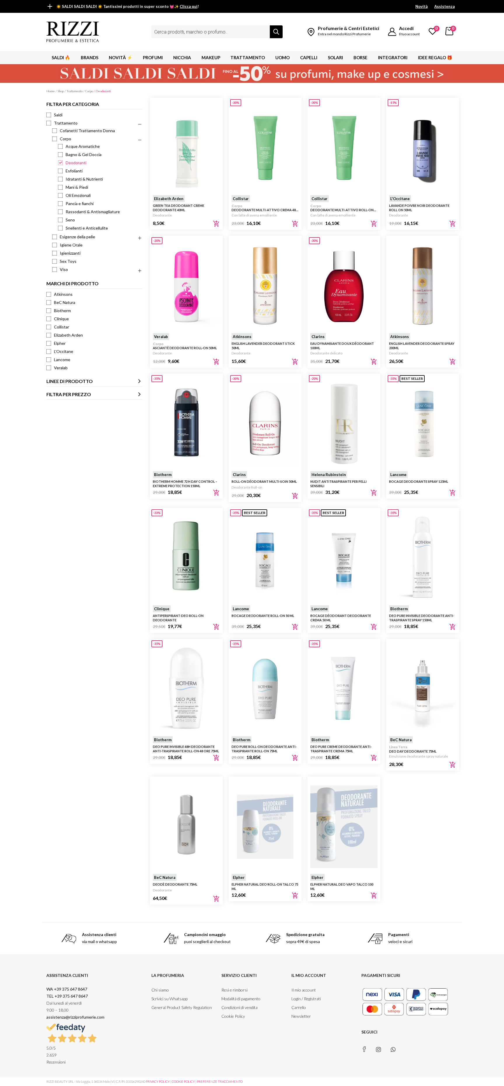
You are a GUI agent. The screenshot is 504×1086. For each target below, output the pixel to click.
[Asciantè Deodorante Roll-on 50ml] (186, 285)
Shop (60, 91)
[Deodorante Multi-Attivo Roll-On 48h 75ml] (343, 147)
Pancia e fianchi (80, 203)
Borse (361, 57)
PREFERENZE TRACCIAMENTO (220, 1081)
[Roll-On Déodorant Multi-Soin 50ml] (265, 423)
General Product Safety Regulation (181, 1007)
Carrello (298, 1007)
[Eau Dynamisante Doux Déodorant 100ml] (343, 285)
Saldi (58, 114)
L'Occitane (63, 351)
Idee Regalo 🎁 (435, 57)
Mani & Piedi (77, 187)
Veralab (61, 367)
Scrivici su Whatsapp (169, 998)
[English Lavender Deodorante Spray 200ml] (422, 285)
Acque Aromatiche (83, 146)
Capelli (308, 57)
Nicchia (182, 57)
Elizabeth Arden (68, 335)
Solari (335, 57)
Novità (421, 6)
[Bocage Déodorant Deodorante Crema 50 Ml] (343, 558)
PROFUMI (153, 57)
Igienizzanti (70, 253)
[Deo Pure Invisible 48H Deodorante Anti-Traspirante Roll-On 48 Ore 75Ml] (186, 689)
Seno (70, 219)
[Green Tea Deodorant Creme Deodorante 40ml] (186, 147)
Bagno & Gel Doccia (84, 154)
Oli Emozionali (78, 195)
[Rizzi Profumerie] (72, 31)
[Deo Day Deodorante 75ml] (422, 689)
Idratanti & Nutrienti (84, 178)
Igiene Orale (71, 244)
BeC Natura (64, 302)
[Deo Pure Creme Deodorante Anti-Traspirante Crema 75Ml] (343, 689)
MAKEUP (211, 57)
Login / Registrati (306, 998)
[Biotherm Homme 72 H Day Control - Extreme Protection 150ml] (186, 423)
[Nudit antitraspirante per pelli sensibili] (343, 423)
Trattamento (247, 57)
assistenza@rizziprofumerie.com (75, 1017)
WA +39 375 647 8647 (67, 989)
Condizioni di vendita (239, 1007)
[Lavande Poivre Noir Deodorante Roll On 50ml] (422, 147)
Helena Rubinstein (329, 474)
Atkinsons (63, 294)
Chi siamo (160, 989)
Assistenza (444, 6)
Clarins (318, 336)
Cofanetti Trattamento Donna (87, 130)
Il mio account (303, 989)
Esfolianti (74, 170)
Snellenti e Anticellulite (87, 227)
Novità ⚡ (120, 57)
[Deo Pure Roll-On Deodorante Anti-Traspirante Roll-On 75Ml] (265, 689)
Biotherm (62, 310)
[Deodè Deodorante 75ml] (186, 826)
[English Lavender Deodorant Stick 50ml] (265, 285)
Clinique (61, 318)
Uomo (282, 57)
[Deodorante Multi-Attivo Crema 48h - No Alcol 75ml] (265, 147)
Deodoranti (76, 162)
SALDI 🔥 (61, 57)
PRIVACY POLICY (158, 1081)
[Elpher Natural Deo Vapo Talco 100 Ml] (343, 826)
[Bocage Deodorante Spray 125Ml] (422, 423)
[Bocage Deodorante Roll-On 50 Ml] (265, 558)
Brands (89, 57)
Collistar (61, 326)
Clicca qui (188, 6)
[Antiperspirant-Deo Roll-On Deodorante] (186, 558)
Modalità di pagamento (240, 998)
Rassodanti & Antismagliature (93, 211)
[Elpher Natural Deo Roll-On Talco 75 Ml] (265, 826)
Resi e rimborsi (234, 989)
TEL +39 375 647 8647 (67, 996)
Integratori (392, 57)
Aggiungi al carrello (216, 223)
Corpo (89, 91)
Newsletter (301, 1016)
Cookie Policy (233, 1016)
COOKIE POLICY (183, 1081)
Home (50, 91)
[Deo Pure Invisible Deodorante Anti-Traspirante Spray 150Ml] (422, 558)
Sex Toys (68, 261)
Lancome (62, 359)
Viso (64, 269)
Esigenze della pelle (77, 236)
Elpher (60, 343)
